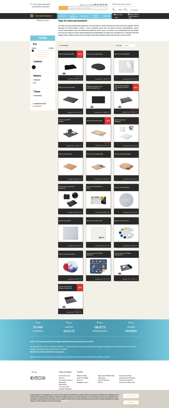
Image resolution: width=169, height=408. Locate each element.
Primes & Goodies (125, 376)
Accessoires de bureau (127, 382)
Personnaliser (131, 396)
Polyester (37, 80)
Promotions (38, 96)
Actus (116, 17)
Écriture (79, 380)
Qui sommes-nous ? (66, 380)
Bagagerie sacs (82, 382)
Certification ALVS (40, 104)
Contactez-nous (64, 376)
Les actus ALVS (64, 387)
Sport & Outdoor (103, 380)
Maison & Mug (82, 376)
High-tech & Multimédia (106, 376)
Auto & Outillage (82, 378)
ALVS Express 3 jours (133, 17)
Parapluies (101, 378)
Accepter (131, 402)
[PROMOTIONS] (106, 18)
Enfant (100, 382)
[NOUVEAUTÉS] (62, 18)
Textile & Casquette (126, 380)
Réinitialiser (42, 54)
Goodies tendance (65, 389)
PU (35, 83)
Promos (61, 378)
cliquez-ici (64, 401)
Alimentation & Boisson (127, 378)
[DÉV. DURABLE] (84, 18)
